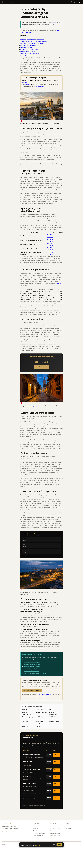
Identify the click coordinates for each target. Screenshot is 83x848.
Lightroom (27, 84)
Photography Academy (55, 828)
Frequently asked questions (28, 56)
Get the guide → (26, 82)
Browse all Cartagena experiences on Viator (36, 673)
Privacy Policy (69, 828)
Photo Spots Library (55, 835)
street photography (31, 406)
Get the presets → (41, 86)
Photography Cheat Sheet (39, 833)
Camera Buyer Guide (38, 835)
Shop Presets (51, 2)
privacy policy (37, 845)
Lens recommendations (26, 47)
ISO (58, 279)
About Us (68, 826)
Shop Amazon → (56, 755)
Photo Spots (43, 2)
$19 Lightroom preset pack (43, 694)
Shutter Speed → (40, 709)
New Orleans (26, 550)
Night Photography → (55, 717)
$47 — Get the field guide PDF (32, 690)
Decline (53, 844)
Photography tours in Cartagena (32, 664)
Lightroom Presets (54, 826)
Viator (53, 22)
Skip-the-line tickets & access (32, 666)
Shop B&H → (49, 755)
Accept (59, 844)
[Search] (74, 2)
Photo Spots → (39, 726)
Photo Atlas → (26, 726)
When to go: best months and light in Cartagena (33, 41)
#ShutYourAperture (62, 2)
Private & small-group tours (31, 671)
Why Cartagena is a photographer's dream (32, 39)
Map (30, 2)
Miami (24, 538)
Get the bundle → (41, 367)
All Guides (35, 2)
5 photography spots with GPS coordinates (32, 43)
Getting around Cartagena (27, 51)
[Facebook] (80, 845)
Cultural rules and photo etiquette (29, 49)
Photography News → (55, 721)
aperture (58, 283)
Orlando (25, 544)
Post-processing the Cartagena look (30, 53)
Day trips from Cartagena (31, 668)
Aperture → (25, 709)
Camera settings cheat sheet (28, 45)
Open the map (35, 556)
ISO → (50, 709)
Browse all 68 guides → (27, 556)
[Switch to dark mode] (77, 2)
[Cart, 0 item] (71, 2)
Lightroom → (25, 721)
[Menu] (80, 2)
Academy (25, 2)
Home (19, 2)
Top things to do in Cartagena (32, 662)
